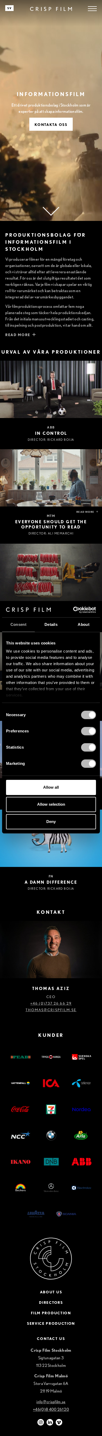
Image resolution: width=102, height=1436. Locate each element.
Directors (51, 1302)
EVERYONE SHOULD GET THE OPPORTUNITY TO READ (51, 524)
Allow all (51, 787)
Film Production (51, 1313)
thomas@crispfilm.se (51, 1010)
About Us (51, 1292)
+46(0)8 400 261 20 (51, 1409)
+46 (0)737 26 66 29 (51, 1003)
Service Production (51, 1323)
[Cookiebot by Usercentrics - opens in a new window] (73, 609)
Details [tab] (51, 624)
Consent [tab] (18, 624)
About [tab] (83, 624)
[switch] (88, 731)
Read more (85, 511)
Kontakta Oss (51, 125)
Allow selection (51, 804)
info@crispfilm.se (50, 1401)
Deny (51, 821)
